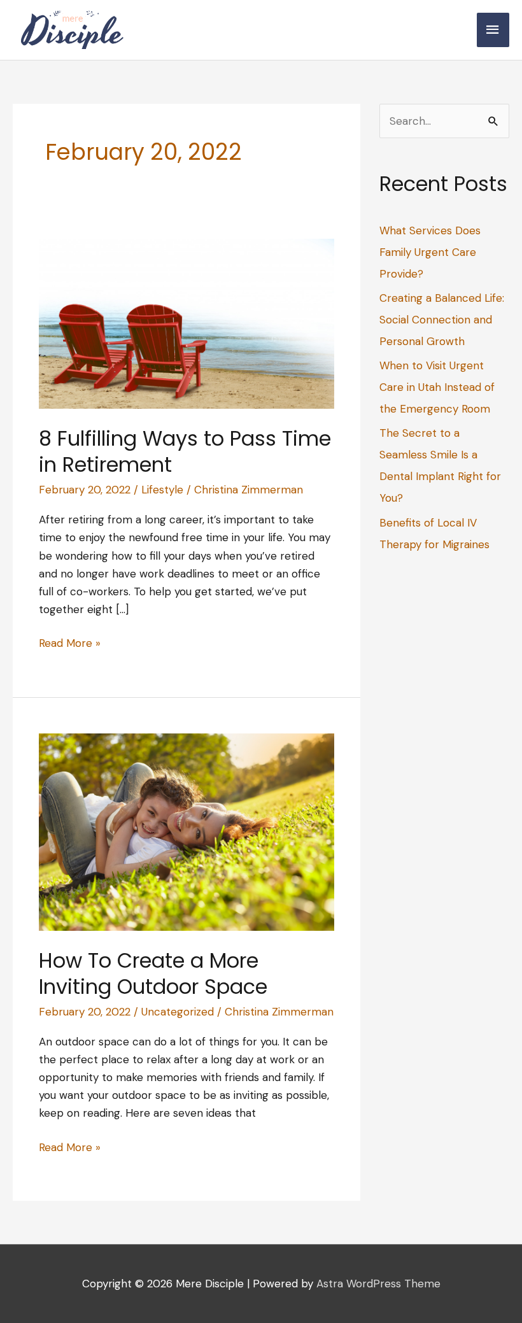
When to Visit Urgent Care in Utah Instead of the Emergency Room (437, 387)
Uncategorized (177, 1012)
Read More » (70, 643)
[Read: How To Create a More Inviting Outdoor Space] (186, 831)
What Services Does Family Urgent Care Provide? (430, 252)
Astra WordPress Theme (378, 1284)
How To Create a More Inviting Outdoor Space (153, 973)
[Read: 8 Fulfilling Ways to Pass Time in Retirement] (186, 323)
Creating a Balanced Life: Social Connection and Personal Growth (441, 319)
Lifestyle (162, 490)
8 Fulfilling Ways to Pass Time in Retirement (185, 451)
